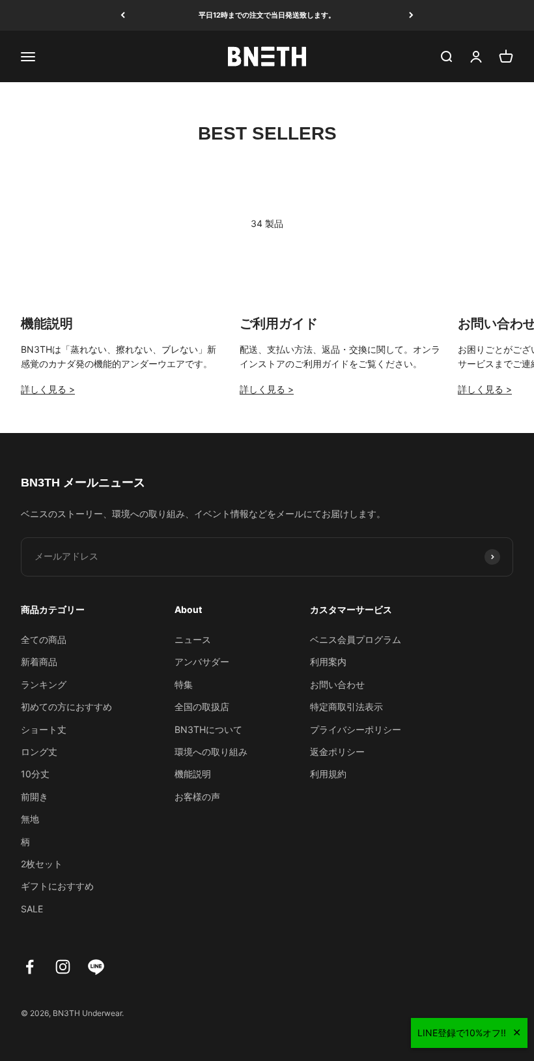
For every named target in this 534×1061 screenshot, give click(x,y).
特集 (184, 684)
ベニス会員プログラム (355, 639)
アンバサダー (202, 661)
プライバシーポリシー (355, 729)
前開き (34, 796)
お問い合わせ (337, 684)
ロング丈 (39, 751)
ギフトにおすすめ (57, 885)
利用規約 (328, 773)
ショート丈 (43, 729)
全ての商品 (43, 639)
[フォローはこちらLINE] (96, 967)
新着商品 (39, 661)
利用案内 (328, 661)
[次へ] (411, 15)
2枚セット (42, 863)
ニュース (193, 639)
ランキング (43, 684)
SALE (32, 908)
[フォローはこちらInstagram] (63, 967)
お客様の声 (197, 796)
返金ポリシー (337, 751)
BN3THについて (208, 729)
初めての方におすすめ (66, 706)
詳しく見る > (48, 389)
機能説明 (193, 773)
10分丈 (35, 773)
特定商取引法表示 (346, 706)
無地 (30, 818)
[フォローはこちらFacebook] (29, 967)
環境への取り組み (211, 751)
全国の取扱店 (202, 706)
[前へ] (122, 15)
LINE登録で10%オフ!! (461, 1032)
